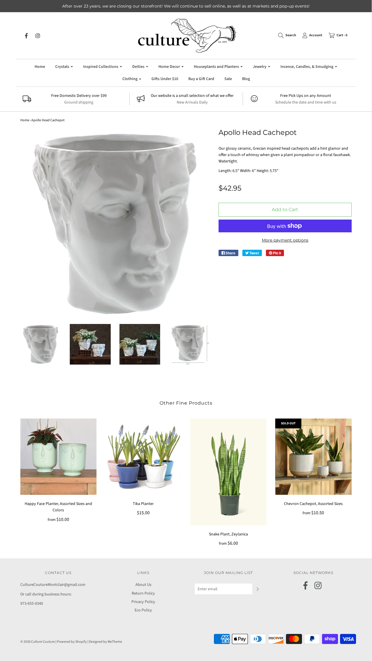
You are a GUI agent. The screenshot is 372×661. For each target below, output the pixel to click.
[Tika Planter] (143, 457)
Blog (246, 79)
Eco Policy (143, 610)
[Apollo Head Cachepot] (40, 344)
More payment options (285, 240)
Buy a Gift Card (201, 79)
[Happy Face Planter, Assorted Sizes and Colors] (58, 457)
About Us (143, 585)
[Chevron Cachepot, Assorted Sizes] (313, 457)
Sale (228, 79)
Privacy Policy (143, 602)
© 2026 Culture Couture (37, 641)
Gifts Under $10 (164, 79)
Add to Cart (285, 209)
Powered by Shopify (72, 641)
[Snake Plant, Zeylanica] (228, 472)
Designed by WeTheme (105, 641)
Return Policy (143, 593)
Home (40, 67)
